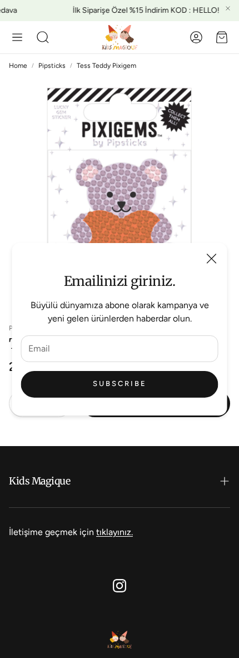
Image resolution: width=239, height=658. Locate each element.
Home (18, 66)
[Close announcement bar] (228, 8)
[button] (17, 37)
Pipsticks (52, 66)
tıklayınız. (114, 532)
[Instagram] (119, 585)
